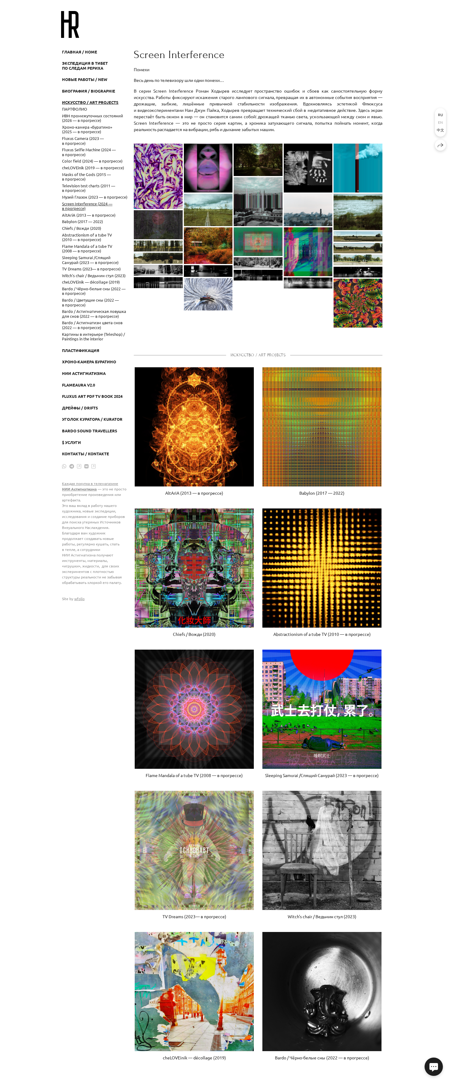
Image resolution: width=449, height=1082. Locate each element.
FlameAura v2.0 (78, 384)
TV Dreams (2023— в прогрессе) (91, 268)
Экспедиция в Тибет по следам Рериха (85, 66)
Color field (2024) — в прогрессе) (92, 160)
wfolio (79, 598)
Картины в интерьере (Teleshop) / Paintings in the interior (93, 337)
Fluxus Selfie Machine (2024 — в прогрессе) (89, 152)
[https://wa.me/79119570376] (64, 466)
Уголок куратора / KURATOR (92, 419)
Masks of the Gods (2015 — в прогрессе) (86, 177)
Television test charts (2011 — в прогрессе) (88, 188)
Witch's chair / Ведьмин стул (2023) (94, 275)
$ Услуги (71, 442)
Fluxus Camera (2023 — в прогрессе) (83, 141)
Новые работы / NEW (84, 79)
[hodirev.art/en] (70, 24)
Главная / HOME (79, 51)
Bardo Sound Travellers (89, 430)
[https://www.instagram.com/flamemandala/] (79, 466)
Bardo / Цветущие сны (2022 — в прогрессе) (90, 302)
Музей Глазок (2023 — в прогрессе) (94, 197)
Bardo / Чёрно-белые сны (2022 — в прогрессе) (94, 291)
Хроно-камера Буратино (89, 361)
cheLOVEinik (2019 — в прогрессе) (93, 167)
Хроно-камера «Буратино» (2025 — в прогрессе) (87, 129)
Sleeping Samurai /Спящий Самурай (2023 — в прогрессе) (90, 260)
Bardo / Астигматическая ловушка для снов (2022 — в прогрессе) (94, 314)
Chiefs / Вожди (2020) (81, 228)
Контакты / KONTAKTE (85, 453)
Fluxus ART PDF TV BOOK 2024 (92, 396)
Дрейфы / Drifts (80, 407)
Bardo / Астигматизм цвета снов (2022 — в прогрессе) (92, 325)
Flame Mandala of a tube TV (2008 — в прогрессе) (87, 249)
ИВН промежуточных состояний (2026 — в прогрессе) (92, 118)
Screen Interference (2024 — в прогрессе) (87, 206)
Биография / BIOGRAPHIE (88, 91)
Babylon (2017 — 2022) (82, 221)
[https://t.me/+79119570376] (71, 466)
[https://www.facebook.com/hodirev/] (93, 466)
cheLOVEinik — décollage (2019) (91, 281)
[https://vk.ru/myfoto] (86, 466)
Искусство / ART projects (90, 102)
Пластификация (80, 350)
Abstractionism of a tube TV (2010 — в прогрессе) (87, 237)
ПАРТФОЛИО (74, 109)
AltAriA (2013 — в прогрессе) (88, 215)
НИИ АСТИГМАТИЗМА (84, 373)
